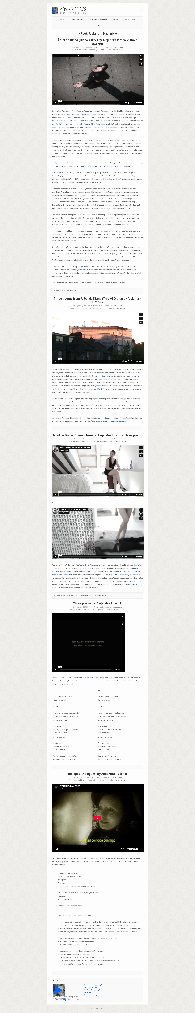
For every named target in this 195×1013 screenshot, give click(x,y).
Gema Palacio (70, 595)
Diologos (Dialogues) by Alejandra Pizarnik (97, 774)
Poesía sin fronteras (111, 127)
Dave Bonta (94, 306)
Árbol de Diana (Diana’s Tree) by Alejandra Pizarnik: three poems (97, 435)
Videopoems (119, 47)
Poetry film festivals (90, 987)
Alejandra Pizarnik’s (81, 858)
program (64, 156)
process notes (130, 376)
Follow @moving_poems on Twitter (67, 1000)
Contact (97, 25)
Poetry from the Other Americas (101, 376)
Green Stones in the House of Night (116, 421)
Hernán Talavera (120, 609)
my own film (108, 140)
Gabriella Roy (60, 595)
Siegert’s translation (132, 584)
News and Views (77, 19)
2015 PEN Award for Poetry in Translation (124, 575)
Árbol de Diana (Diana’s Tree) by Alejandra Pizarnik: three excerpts (97, 41)
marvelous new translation (62, 575)
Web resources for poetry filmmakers (96, 995)
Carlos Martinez (120, 780)
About (63, 19)
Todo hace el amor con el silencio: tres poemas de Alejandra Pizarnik (106, 166)
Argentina (101, 50)
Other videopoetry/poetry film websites (97, 985)
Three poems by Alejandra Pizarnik (97, 603)
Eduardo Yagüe (120, 441)
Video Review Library (99, 19)
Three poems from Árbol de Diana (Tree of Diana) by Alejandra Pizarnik (97, 300)
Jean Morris (56, 124)
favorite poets (92, 678)
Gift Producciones (82, 595)
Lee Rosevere (83, 266)
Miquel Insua (101, 595)
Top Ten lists (129, 19)
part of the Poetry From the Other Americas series (89, 124)
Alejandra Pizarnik (80, 50)
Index (115, 19)
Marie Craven (94, 47)
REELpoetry (56, 176)
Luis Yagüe (92, 595)
